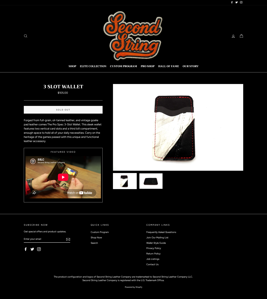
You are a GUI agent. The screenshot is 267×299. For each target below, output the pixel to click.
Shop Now (96, 237)
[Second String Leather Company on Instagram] (39, 249)
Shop (72, 66)
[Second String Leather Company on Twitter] (32, 249)
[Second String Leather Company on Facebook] (26, 249)
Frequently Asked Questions (161, 232)
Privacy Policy (153, 248)
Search (94, 242)
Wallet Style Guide (156, 242)
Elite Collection (93, 66)
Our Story (191, 66)
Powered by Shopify (133, 287)
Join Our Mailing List (157, 237)
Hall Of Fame (168, 66)
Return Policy (153, 253)
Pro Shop (148, 66)
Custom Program (123, 66)
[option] (178, 127)
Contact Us (152, 264)
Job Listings (152, 258)
